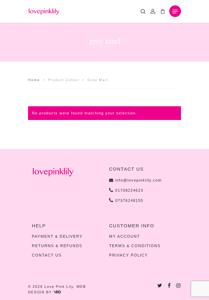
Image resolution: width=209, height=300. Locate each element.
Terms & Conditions (135, 246)
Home (34, 80)
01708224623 (128, 190)
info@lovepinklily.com (138, 180)
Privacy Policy (128, 255)
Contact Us (47, 255)
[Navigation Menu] (175, 11)
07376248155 (128, 200)
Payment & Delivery (57, 236)
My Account (124, 236)
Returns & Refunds (57, 246)
